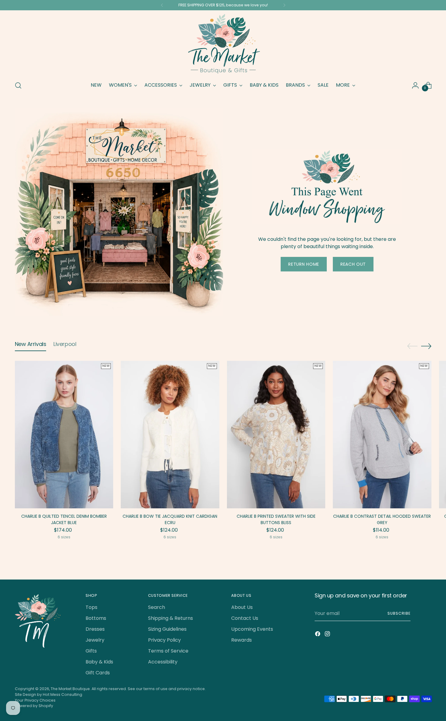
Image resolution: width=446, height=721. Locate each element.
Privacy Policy (164, 639)
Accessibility (162, 661)
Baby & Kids (99, 661)
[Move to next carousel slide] (426, 346)
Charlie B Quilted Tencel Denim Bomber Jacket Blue (64, 519)
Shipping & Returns (170, 618)
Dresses (95, 629)
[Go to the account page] (415, 85)
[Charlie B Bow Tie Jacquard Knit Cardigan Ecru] (170, 434)
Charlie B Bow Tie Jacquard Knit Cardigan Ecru (170, 519)
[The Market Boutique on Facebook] (318, 635)
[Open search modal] (18, 85)
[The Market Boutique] (223, 44)
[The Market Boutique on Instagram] (328, 635)
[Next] (284, 5)
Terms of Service (168, 650)
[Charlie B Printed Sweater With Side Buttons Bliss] (276, 434)
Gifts (91, 650)
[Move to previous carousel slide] (412, 346)
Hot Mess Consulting (62, 694)
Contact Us (244, 618)
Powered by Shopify (34, 705)
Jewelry (95, 639)
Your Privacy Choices (35, 700)
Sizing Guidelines (167, 629)
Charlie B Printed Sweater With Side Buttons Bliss (276, 519)
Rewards (241, 639)
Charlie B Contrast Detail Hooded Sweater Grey (382, 519)
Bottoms (96, 618)
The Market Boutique (70, 688)
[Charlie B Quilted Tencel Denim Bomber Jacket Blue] (64, 434)
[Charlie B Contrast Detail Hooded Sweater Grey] (382, 434)
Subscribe (398, 613)
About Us (242, 607)
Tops (91, 607)
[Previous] (162, 5)
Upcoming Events (252, 629)
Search (156, 607)
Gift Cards (98, 672)
